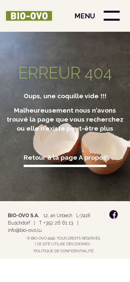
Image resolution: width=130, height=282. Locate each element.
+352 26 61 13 (58, 223)
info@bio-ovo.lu (25, 230)
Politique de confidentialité (64, 251)
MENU (84, 16)
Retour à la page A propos (65, 157)
